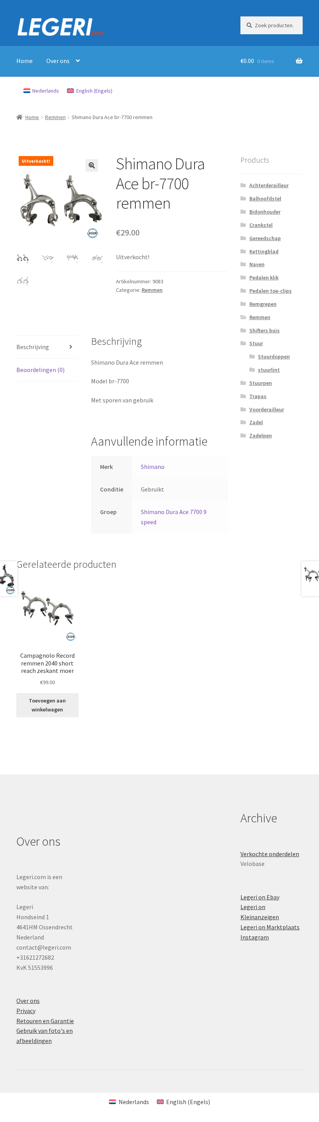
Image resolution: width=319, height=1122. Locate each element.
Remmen (55, 117)
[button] (92, 165)
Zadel (256, 422)
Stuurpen (260, 382)
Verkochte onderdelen (269, 854)
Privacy (25, 1011)
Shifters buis (264, 330)
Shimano (153, 467)
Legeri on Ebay (259, 897)
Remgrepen (263, 303)
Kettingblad (264, 251)
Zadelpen (260, 435)
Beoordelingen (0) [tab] (40, 370)
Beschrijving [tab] (32, 347)
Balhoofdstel (265, 198)
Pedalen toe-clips (270, 290)
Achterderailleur (269, 185)
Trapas (257, 396)
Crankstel (261, 224)
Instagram (254, 937)
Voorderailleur (266, 409)
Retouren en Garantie (45, 1021)
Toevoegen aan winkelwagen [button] (47, 705)
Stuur (256, 343)
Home (24, 61)
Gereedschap (265, 238)
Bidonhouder (264, 211)
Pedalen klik (264, 277)
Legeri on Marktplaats (270, 927)
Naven (257, 264)
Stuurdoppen (274, 356)
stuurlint (269, 369)
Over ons (58, 61)
